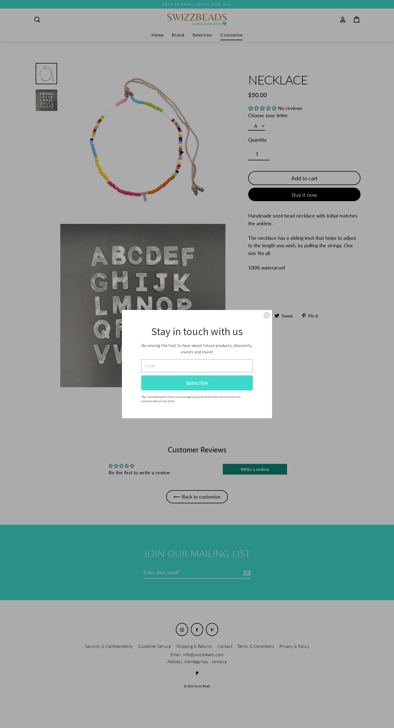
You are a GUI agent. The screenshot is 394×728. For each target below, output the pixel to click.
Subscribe (197, 382)
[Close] (266, 315)
